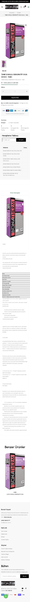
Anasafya (11, 12)
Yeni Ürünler (4, 531)
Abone (24, 576)
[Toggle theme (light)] (28, 7)
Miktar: (3, 87)
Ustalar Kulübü (5, 539)
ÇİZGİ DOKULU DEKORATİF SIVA (15, 494)
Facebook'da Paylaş (4, 129)
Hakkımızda (4, 534)
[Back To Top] (26, 598)
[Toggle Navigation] (2, 7)
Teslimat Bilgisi (5, 554)
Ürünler (19, 12)
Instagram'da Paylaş (14, 129)
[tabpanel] (15, 313)
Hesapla (21, 140)
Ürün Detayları (15, 193)
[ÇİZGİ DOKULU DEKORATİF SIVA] (15, 471)
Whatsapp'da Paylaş (25, 129)
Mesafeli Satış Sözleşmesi (7, 551)
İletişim (3, 537)
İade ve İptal (4, 557)
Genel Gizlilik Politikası (6, 548)
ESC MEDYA (9, 590)
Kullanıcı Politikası (5, 560)
